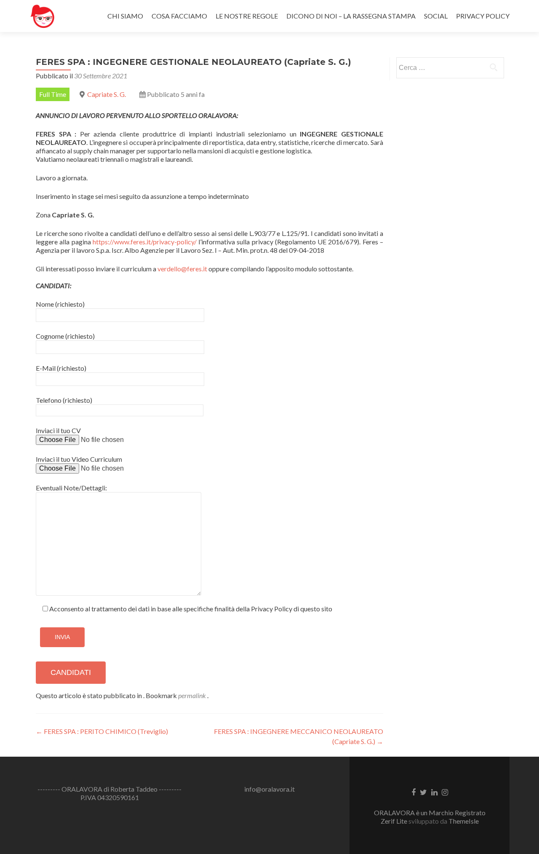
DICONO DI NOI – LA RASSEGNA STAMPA (351, 16)
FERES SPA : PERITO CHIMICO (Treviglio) (102, 731)
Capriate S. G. (106, 94)
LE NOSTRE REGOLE (247, 16)
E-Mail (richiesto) (61, 368)
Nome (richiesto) (60, 304)
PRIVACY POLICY (483, 16)
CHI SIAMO (125, 16)
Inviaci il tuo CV (58, 430)
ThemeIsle (463, 821)
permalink (192, 695)
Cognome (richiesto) (65, 336)
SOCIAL (436, 16)
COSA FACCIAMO (179, 16)
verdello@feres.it (182, 269)
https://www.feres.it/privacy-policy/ (145, 242)
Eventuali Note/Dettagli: (71, 488)
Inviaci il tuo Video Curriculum (79, 459)
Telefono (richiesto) (64, 400)
